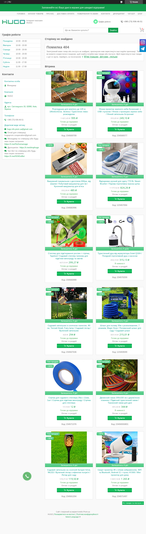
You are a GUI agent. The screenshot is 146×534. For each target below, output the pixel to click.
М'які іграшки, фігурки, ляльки (100, 56)
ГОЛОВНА (21, 14)
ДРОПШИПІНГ (119, 14)
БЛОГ (140, 14)
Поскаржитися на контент (64, 514)
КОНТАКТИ (105, 14)
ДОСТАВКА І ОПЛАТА (65, 14)
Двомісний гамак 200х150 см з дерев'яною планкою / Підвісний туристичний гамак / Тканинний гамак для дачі (120, 400)
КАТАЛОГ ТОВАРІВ (35, 14)
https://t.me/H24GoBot (14, 156)
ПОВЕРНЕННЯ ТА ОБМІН (87, 14)
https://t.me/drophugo (29, 147)
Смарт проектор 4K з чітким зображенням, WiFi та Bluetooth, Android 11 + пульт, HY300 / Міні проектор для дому (120, 472)
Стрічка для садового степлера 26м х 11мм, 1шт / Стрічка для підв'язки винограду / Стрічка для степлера (69, 400)
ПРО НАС (50, 14)
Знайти (113, 30)
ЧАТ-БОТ (131, 14)
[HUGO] (13, 21)
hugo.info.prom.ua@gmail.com (19, 129)
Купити (70, 129)
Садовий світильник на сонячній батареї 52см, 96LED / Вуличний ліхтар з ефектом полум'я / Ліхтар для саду (69, 472)
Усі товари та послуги (132, 503)
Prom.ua (86, 512)
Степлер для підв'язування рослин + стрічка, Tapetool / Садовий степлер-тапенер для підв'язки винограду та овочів (69, 256)
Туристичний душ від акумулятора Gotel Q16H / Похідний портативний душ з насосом (120, 254)
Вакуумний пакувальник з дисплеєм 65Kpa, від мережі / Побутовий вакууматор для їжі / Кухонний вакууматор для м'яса (69, 183)
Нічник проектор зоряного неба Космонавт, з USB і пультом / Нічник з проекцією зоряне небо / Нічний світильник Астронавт (120, 111)
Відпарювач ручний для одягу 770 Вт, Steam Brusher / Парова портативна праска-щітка (119, 182)
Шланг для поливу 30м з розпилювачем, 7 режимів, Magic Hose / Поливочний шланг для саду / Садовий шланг (119, 328)
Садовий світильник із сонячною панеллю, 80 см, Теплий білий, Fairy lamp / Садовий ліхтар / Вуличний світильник (69, 328)
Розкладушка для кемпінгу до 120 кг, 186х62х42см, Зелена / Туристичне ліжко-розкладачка (68, 111)
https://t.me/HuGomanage (16, 144)
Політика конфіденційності (87, 514)
